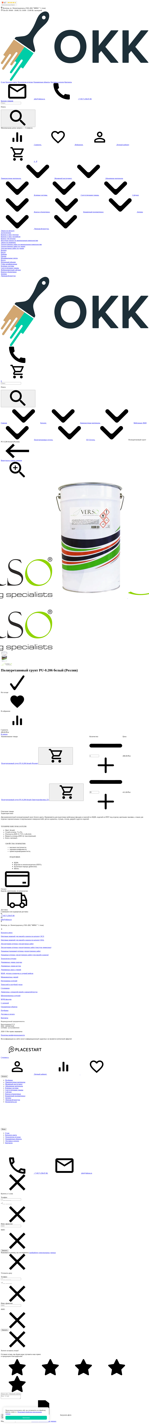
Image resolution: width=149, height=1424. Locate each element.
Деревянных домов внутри (11, 966)
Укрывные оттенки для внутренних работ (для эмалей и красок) (25, 955)
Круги (3, 260)
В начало (4, 734)
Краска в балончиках (42, 212)
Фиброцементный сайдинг (11, 270)
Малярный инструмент (63, 178)
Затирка (4, 274)
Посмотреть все (11, 1102)
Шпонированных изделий (10, 996)
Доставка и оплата (57, 82)
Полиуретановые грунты (43, 440)
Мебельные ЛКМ (140, 423)
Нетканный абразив (8, 262)
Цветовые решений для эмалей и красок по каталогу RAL (22, 940)
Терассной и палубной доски (11, 984)
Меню (4, 1129)
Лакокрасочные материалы (11, 178)
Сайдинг (8, 1092)
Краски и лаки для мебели (10, 236)
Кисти (3, 252)
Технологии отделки (25, 82)
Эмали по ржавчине (8, 242)
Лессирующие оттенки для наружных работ (17, 944)
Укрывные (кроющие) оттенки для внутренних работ (21, 951)
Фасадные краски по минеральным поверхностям (19, 240)
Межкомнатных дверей (9, 977)
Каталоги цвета (11, 82)
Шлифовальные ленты (9, 258)
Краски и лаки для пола (10, 235)
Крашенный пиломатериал (93, 212)
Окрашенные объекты (41, 82)
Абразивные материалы (14, 1086)
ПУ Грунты (90, 440)
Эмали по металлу (8, 231)
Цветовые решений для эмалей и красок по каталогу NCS (22, 936)
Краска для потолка (8, 238)
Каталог (43, 423)
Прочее (3, 256)
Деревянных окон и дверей (11, 970)
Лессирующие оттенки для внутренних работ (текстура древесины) (26, 947)
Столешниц (5, 988)
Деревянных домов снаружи (11, 962)
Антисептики (6, 233)
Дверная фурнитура (41, 229)
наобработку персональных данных (42, 1253)
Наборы (4, 254)
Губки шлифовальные (9, 264)
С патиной (5, 1003)
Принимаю (26, 1418)
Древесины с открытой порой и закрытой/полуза (19, 992)
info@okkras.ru (6, 919)
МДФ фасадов (6, 999)
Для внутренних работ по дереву (13, 246)
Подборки (4, 1010)
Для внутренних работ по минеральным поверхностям (21, 244)
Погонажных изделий (9, 981)
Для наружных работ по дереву (12, 248)
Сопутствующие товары (90, 195)
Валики (4, 250)
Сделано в (5, 1057)
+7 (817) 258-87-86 (8, 916)
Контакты (68, 82)
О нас (3, 82)
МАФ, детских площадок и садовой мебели (17, 973)
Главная (4, 423)
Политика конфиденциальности (13, 1035)
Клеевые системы (41, 195)
